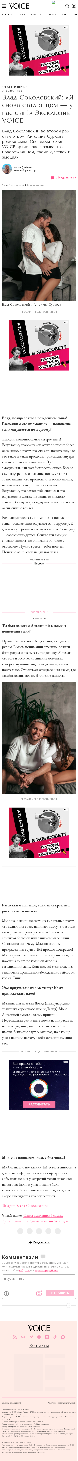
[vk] (23, 1337)
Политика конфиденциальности (62, 1403)
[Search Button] (67, 6)
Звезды (7, 87)
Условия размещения (11, 1403)
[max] (63, 1337)
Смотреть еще (39, 612)
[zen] (39, 1337)
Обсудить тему (66, 177)
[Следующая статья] (39, 1305)
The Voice (19, 6)
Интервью (21, 87)
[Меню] (4, 6)
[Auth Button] (74, 6)
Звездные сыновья (35, 185)
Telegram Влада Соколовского (25, 1205)
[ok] (47, 1337)
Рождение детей (17, 185)
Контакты (39, 1345)
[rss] (15, 1337)
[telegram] (31, 1337)
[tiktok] (55, 1337)
